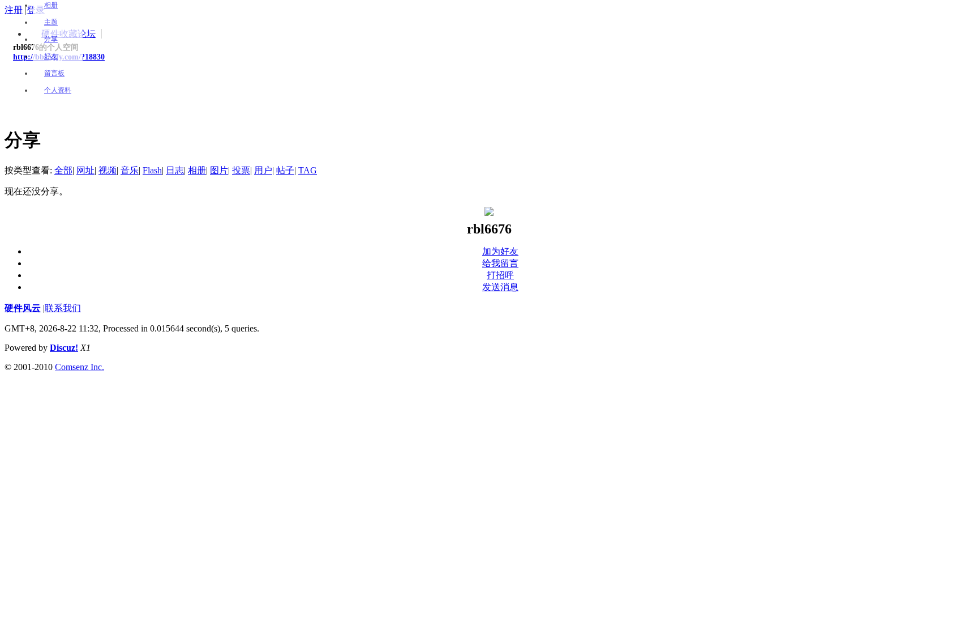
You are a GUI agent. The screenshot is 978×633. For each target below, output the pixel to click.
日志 (175, 170)
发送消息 (500, 287)
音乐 (130, 170)
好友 (51, 56)
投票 (241, 170)
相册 (51, 5)
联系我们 (63, 308)
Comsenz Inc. (79, 367)
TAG (307, 170)
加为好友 (500, 251)
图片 (219, 170)
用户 (263, 170)
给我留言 (500, 263)
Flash (152, 170)
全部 (63, 170)
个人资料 (57, 90)
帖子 (285, 170)
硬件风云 (23, 308)
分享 (51, 39)
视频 (107, 170)
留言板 (54, 73)
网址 (85, 170)
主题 (51, 22)
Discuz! (64, 347)
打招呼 (500, 275)
